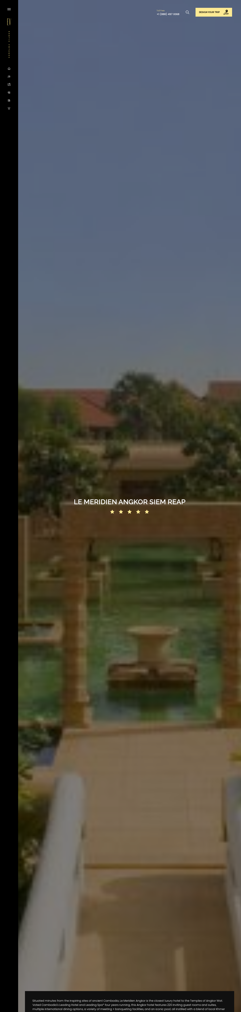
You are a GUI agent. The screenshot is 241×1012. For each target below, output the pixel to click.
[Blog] (9, 92)
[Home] (9, 68)
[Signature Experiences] (9, 108)
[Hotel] (9, 100)
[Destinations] (9, 84)
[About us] (9, 76)
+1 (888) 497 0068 (168, 14)
